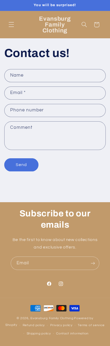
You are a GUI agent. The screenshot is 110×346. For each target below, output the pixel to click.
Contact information (72, 333)
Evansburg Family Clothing (51, 318)
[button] (11, 24)
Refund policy (34, 325)
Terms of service (91, 325)
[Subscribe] (93, 263)
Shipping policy (39, 333)
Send (21, 165)
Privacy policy (61, 325)
